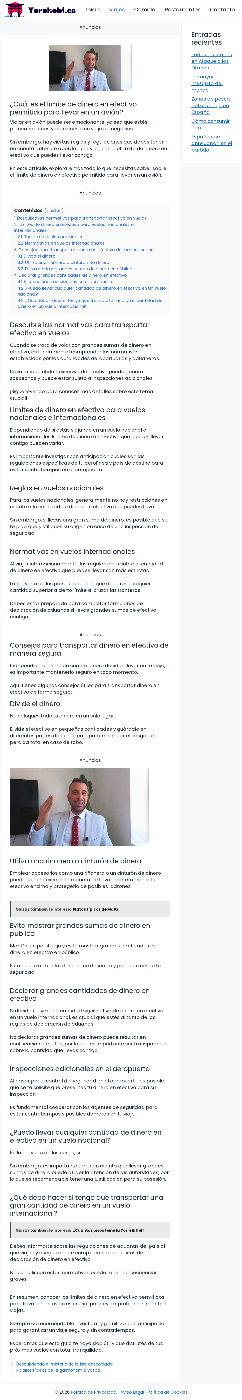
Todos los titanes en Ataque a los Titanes (211, 61)
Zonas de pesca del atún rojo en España (210, 105)
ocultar (54, 210)
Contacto (222, 9)
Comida (145, 9)
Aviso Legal (132, 1392)
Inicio (93, 9)
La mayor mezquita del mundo (207, 83)
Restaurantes (182, 9)
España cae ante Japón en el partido (211, 143)
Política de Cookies (167, 1392)
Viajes (117, 9)
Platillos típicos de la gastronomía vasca (58, 1370)
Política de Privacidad (93, 1392)
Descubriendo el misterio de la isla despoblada (64, 1364)
